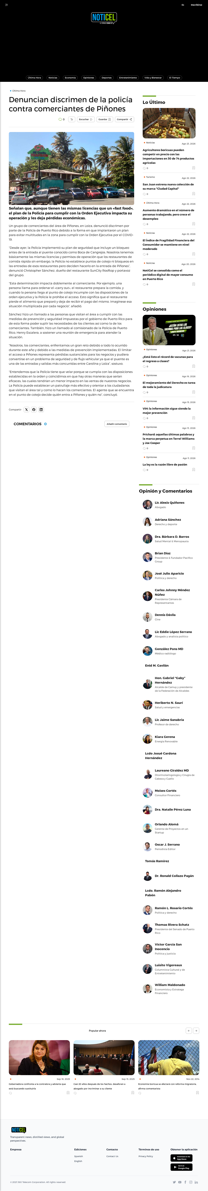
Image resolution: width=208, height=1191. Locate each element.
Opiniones (88, 77)
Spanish (78, 1156)
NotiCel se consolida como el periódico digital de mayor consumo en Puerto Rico (168, 274)
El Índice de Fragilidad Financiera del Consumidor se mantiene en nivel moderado (168, 244)
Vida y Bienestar (153, 77)
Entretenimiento (128, 77)
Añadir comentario (117, 424)
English (78, 1161)
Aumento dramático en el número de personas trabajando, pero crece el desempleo (168, 214)
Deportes (107, 77)
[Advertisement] (104, 48)
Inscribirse (196, 4)
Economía (70, 77)
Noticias (53, 77)
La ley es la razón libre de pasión (165, 464)
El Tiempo (174, 77)
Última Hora (34, 77)
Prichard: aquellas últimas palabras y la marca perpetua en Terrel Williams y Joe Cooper (168, 438)
